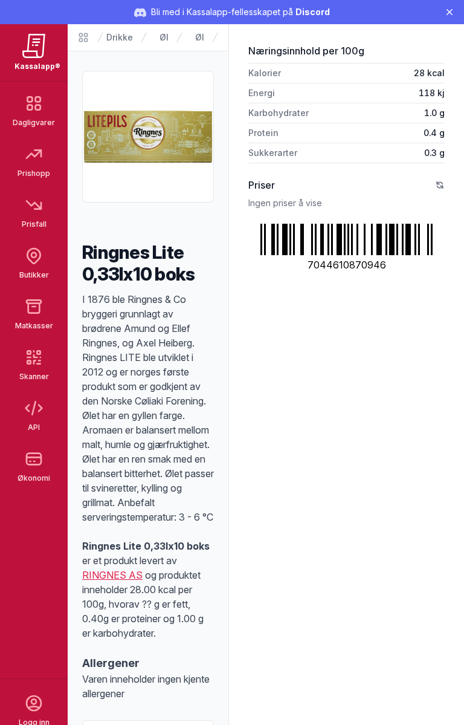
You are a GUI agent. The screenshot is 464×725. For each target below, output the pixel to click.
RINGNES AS (112, 575)
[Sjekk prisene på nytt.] (440, 185)
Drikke (119, 37)
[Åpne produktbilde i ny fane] (148, 137)
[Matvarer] (83, 37)
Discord (312, 12)
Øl (164, 37)
